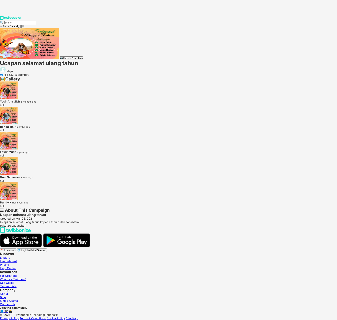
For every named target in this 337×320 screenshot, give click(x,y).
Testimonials (8, 286)
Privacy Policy (9, 318)
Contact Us (7, 304)
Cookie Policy (56, 318)
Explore (5, 257)
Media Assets (9, 300)
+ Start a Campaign (10, 26)
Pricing (4, 264)
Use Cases (7, 282)
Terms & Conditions (33, 318)
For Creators (8, 275)
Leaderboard (8, 261)
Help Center (8, 268)
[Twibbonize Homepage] (10, 19)
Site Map (72, 318)
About (4, 293)
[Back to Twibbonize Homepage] (15, 231)
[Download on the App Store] (21, 246)
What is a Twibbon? (13, 279)
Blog (3, 297)
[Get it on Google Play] (66, 246)
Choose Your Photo (71, 58)
